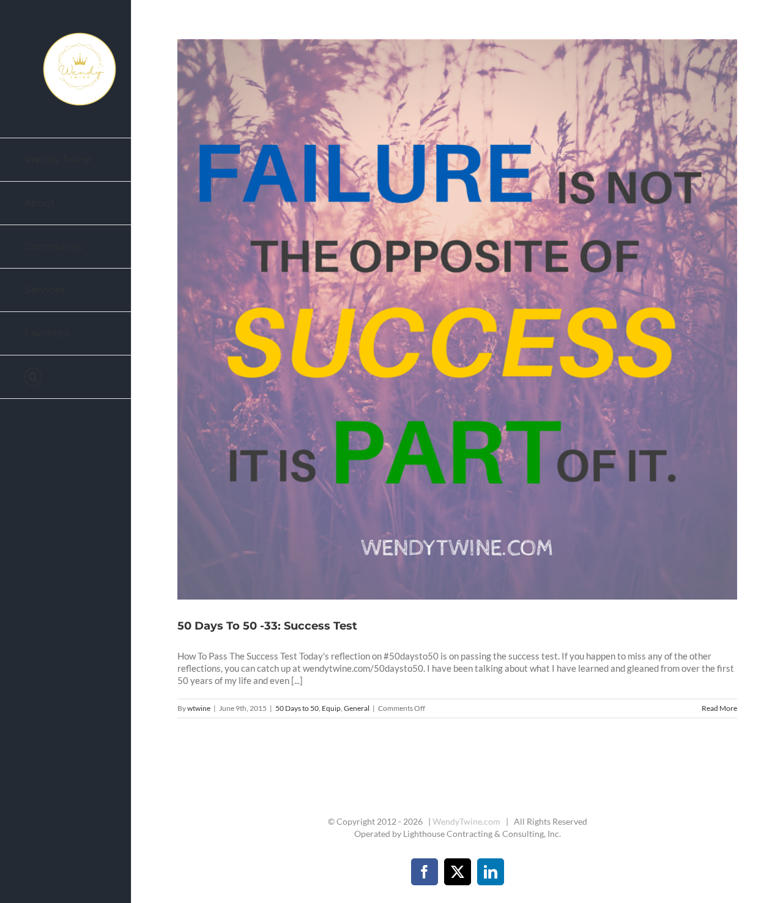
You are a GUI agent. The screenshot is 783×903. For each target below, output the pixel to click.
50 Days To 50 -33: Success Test (443, 319)
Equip (331, 708)
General (356, 708)
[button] (66, 377)
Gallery (472, 319)
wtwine (198, 708)
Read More (719, 708)
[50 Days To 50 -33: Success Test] (457, 319)
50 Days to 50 (297, 708)
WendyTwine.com (466, 821)
